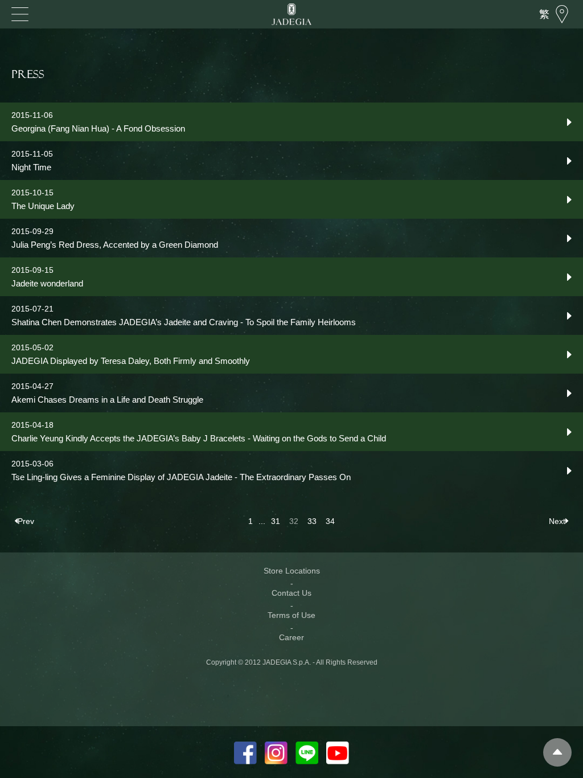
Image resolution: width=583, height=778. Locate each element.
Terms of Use (291, 615)
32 (293, 521)
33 (312, 521)
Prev (26, 521)
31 (275, 521)
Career (291, 637)
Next (557, 521)
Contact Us (291, 592)
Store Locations (292, 570)
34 (330, 521)
